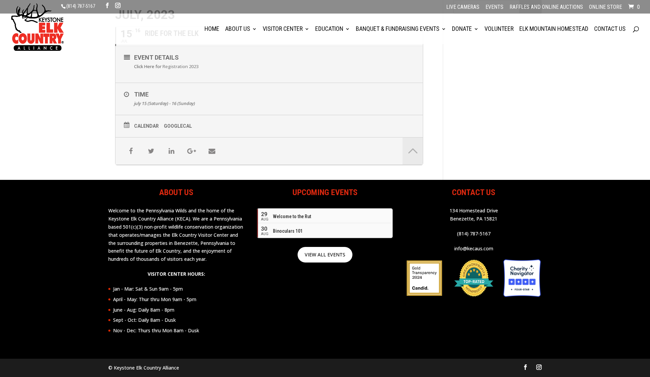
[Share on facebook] (130, 151)
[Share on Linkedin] (171, 151)
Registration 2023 (180, 66)
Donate (462, 29)
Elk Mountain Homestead (553, 29)
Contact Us (610, 29)
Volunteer (499, 29)
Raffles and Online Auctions (546, 7)
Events (494, 7)
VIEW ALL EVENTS (325, 254)
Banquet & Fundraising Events (397, 29)
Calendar (146, 126)
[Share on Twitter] (151, 151)
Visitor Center (283, 29)
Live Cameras (462, 7)
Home (211, 29)
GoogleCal (178, 126)
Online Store (605, 7)
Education (329, 29)
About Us (237, 29)
